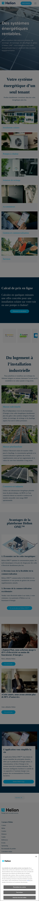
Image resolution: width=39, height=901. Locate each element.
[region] (19, 877)
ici (27, 880)
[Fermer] (36, 857)
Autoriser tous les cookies (19, 897)
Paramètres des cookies (19, 887)
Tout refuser (19, 892)
